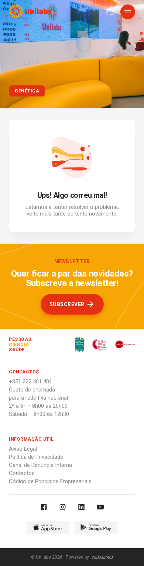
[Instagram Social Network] (62, 508)
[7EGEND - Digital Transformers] (102, 557)
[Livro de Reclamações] (121, 344)
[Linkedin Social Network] (81, 508)
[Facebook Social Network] (43, 508)
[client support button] (110, 11)
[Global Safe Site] (96, 344)
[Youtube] (100, 508)
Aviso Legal (23, 448)
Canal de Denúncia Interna (40, 465)
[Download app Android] (96, 528)
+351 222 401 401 (30, 381)
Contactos (22, 473)
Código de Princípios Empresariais (50, 481)
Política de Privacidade (36, 457)
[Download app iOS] (48, 528)
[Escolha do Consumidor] (79, 344)
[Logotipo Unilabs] (30, 12)
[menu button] (127, 11)
